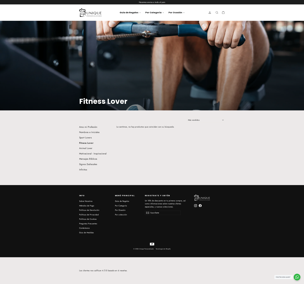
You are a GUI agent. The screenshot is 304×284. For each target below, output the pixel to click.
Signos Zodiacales (88, 164)
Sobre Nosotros (85, 201)
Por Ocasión (176, 12)
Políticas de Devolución (89, 210)
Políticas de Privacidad (89, 214)
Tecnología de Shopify (163, 249)
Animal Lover (85, 148)
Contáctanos (84, 228)
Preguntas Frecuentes (88, 223)
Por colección (121, 214)
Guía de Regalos (129, 12)
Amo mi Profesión (88, 127)
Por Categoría (153, 12)
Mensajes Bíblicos (88, 158)
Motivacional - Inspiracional (93, 153)
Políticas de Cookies (88, 219)
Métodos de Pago (86, 205)
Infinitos (83, 169)
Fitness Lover (86, 143)
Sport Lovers (85, 137)
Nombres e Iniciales (89, 132)
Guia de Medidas (86, 232)
